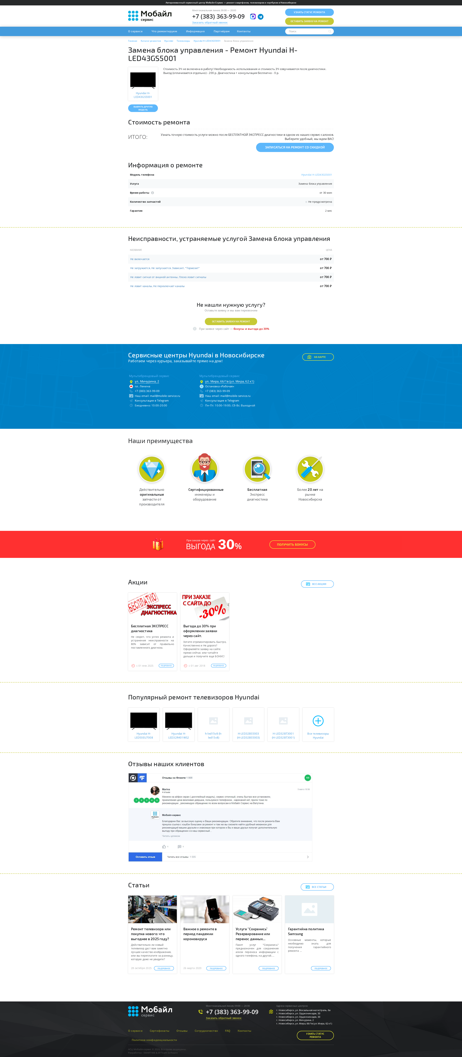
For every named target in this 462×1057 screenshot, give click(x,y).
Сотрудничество (206, 1030)
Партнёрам (222, 31)
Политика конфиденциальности (154, 1039)
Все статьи (319, 886)
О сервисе (135, 31)
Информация (195, 31)
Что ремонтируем (164, 31)
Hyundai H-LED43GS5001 (316, 174)
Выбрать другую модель (143, 108)
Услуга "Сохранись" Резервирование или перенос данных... (253, 934)
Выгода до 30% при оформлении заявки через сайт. (200, 631)
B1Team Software (168, 1052)
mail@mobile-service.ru (165, 396)
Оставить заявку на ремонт (231, 321)
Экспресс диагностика (257, 494)
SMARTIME (149, 1052)
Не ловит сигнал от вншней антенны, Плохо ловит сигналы (168, 277)
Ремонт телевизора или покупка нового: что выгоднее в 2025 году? (151, 934)
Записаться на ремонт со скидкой (295, 147)
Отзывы (182, 1030)
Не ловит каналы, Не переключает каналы (157, 286)
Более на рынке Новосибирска (310, 494)
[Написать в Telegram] (260, 17)
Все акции (319, 583)
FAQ (227, 1030)
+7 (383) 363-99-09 (218, 16)
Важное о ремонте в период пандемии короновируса (200, 934)
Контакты (244, 31)
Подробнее (166, 665)
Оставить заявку (309, 21)
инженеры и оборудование (205, 494)
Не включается (140, 259)
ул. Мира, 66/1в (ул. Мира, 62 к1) (229, 381)
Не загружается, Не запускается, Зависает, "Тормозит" (165, 268)
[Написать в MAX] (253, 16)
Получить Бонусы (292, 544)
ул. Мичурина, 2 (147, 381)
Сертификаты (159, 1030)
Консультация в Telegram (152, 400)
